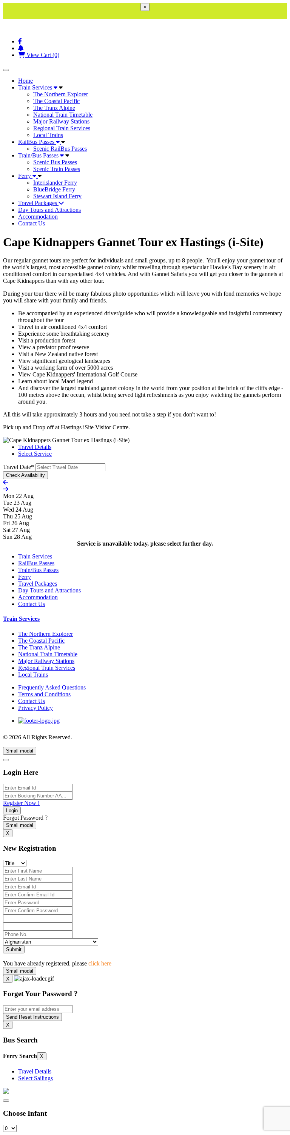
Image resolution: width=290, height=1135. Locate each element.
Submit (14, 949)
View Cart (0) (42, 55)
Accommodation (38, 216)
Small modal (19, 751)
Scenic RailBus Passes (60, 148)
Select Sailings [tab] (35, 1078)
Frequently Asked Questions (52, 687)
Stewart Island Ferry (57, 196)
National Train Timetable (63, 114)
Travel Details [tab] (34, 447)
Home (25, 80)
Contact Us (31, 223)
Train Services (36, 87)
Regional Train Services (61, 128)
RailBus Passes (37, 142)
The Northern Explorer (60, 94)
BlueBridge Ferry (54, 189)
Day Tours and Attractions (49, 210)
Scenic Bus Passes (55, 162)
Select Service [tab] (35, 453)
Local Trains (48, 135)
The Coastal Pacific (56, 101)
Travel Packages (38, 203)
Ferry (25, 176)
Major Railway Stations (61, 121)
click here (99, 963)
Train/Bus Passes (39, 155)
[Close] (6, 760)
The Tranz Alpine (54, 108)
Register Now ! (21, 803)
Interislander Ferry (55, 182)
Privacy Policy (35, 708)
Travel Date (18, 467)
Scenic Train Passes (56, 169)
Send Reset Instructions (32, 1017)
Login (12, 810)
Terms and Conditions (44, 694)
